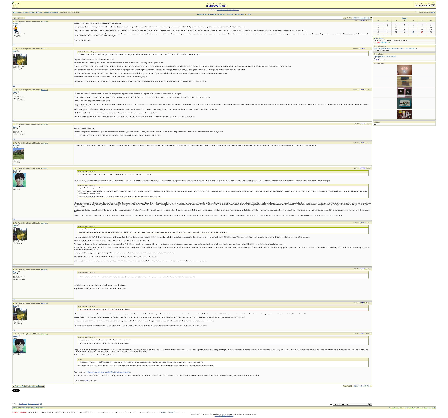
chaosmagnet (35, 404)
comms (15, 24)
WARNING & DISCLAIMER (168, 412)
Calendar (230, 14)
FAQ (249, 14)
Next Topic (38, 386)
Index (31, 386)
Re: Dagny (44, 21)
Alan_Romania (23, 404)
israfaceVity (413, 48)
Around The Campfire (51, 12)
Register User (202, 14)
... (363, 18)
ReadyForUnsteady (380, 48)
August (404, 18)
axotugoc (390, 48)
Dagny (15, 92)
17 (367, 18)
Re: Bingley (44, 48)
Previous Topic (20, 386)
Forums (25, 12)
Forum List (221, 14)
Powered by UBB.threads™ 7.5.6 (224, 416)
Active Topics (239, 14)
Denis (15, 51)
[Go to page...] (371, 18)
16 (365, 18)
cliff (41, 404)
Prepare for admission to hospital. (385, 56)
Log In (433, 12)
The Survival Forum (35, 12)
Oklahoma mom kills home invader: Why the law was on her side (108, 372)
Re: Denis (44, 168)
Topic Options (18, 18)
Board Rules (30, 408)
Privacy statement (19, 408)
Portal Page (212, 14)
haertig (15, 145)
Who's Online (378, 38)
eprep (396, 48)
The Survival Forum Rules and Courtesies (228, 10)
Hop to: (331, 404)
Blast (29, 404)
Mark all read (40, 408)
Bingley (15, 171)
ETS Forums (17, 12)
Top (14, 44)
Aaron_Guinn (403, 48)
